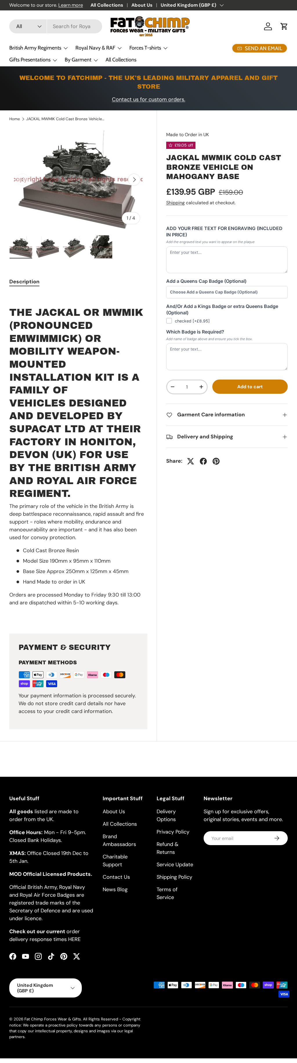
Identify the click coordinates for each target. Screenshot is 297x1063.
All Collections (106, 5)
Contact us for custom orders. (148, 99)
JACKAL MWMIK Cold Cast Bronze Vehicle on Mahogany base (65, 119)
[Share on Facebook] (203, 461)
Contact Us (116, 877)
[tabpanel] (78, 456)
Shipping (175, 203)
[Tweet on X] (190, 461)
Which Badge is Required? (195, 332)
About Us (142, 5)
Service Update (175, 864)
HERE (74, 939)
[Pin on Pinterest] (216, 461)
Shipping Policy (174, 877)
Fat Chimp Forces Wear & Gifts (52, 1019)
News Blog (115, 889)
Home (14, 119)
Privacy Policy (173, 831)
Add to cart (250, 387)
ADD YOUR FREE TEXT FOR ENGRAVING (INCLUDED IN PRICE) (224, 231)
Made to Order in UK (187, 135)
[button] (284, 26)
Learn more (70, 5)
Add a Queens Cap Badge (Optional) (206, 281)
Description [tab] (24, 281)
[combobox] (55, 26)
